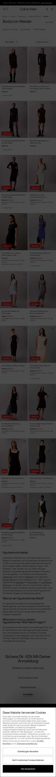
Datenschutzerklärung (27, 743)
